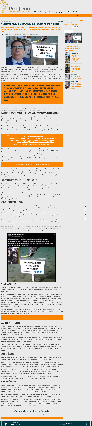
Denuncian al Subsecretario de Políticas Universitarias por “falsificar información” (32, 318)
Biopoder (3, 16)
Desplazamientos (18, 16)
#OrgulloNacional (38, 136)
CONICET (28, 34)
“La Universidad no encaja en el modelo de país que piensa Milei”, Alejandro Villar (55, 12)
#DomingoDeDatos (22, 142)
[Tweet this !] (85, 207)
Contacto (88, 15)
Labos (9, 16)
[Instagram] (16, 424)
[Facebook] (14, 424)
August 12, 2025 (46, 144)
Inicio (72, 15)
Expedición (32, 34)
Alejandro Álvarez (11, 34)
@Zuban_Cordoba (33, 142)
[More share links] (85, 219)
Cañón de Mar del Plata (20, 34)
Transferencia (28, 16)
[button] (90, 11)
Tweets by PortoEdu (68, 22)
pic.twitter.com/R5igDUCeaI (46, 142)
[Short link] (85, 217)
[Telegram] (85, 214)
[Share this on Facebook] (85, 209)
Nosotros (79, 15)
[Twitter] (12, 424)
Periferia (36, 16)
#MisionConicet (33, 140)
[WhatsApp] (85, 212)
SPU (37, 34)
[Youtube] (19, 424)
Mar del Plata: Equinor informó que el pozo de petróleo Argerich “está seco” (32, 164)
